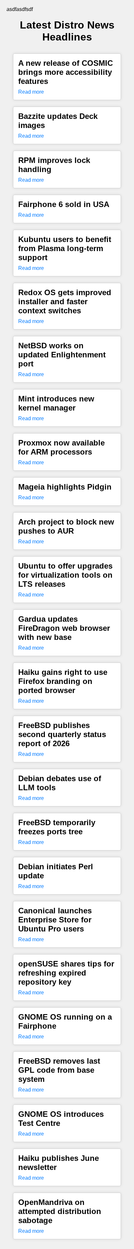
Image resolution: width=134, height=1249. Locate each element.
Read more (31, 92)
